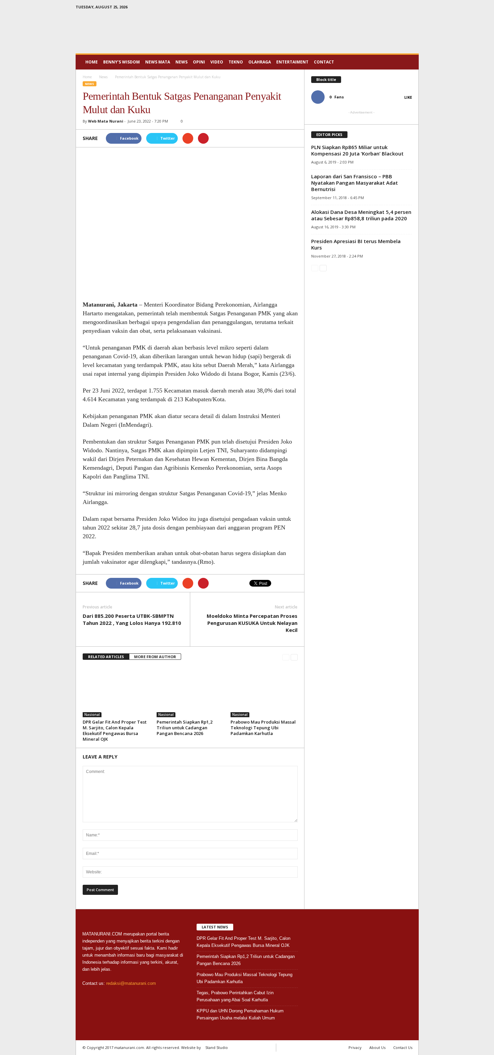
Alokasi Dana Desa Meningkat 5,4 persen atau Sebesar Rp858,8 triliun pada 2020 (361, 215)
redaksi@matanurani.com (131, 983)
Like (408, 97)
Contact (324, 62)
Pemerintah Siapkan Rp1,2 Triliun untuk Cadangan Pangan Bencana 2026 (184, 727)
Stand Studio (216, 1047)
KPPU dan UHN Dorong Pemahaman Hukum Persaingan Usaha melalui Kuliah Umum (240, 1014)
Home (91, 62)
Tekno (236, 62)
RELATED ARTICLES (106, 656)
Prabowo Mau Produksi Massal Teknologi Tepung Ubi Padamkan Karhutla (263, 727)
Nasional (92, 714)
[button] (408, 62)
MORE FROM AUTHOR (155, 656)
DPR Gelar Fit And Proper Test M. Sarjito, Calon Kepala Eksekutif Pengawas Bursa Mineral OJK (115, 730)
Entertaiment (292, 62)
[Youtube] (414, 8)
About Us (377, 1047)
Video (216, 62)
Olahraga (259, 62)
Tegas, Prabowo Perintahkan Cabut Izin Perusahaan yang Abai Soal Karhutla (235, 996)
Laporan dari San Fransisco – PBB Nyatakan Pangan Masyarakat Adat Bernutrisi (354, 182)
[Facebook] (393, 8)
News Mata (157, 62)
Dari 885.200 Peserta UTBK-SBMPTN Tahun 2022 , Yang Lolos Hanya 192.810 (132, 619)
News (181, 62)
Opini (199, 62)
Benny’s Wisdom (121, 62)
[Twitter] (403, 8)
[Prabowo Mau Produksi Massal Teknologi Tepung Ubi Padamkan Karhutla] (264, 692)
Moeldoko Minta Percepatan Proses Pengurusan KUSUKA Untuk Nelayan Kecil (252, 622)
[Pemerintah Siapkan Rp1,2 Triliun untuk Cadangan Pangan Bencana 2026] (190, 692)
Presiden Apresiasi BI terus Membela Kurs (356, 244)
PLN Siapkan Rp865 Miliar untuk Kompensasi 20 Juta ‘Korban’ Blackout (357, 150)
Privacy (355, 1047)
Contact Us (402, 1047)
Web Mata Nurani (105, 121)
